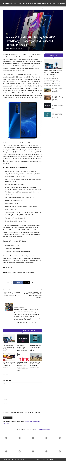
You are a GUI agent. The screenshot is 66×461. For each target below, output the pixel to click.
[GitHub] (18, 322)
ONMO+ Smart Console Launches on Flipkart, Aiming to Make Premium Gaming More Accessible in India (9, 347)
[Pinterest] (27, 322)
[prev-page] (4, 374)
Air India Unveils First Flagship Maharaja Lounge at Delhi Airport (57, 98)
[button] (64, 3)
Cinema (44, 3)
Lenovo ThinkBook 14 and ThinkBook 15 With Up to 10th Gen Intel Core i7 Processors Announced (33, 294)
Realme (14, 272)
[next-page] (7, 374)
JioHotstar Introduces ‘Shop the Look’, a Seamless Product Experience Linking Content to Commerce (22, 347)
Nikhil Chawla (47, 76)
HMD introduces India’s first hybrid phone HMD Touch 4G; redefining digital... (57, 114)
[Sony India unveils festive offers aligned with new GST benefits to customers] (9, 357)
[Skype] (33, 322)
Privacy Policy (50, 459)
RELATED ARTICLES (15, 330)
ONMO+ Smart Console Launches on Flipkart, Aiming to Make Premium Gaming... (53, 72)
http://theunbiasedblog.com (20, 307)
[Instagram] (21, 322)
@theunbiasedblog (42, 429)
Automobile (37, 3)
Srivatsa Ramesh (11, 48)
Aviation (30, 3)
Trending (24, 3)
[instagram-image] (6, 437)
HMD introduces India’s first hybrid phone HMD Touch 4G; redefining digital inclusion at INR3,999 (35, 347)
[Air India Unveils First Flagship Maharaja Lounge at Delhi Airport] (47, 97)
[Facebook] (15, 322)
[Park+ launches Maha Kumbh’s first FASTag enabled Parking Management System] (36, 357)
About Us (43, 459)
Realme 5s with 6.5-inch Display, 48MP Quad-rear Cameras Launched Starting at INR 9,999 (11, 293)
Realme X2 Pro (21, 272)
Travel (62, 3)
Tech (57, 3)
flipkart (9, 272)
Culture (49, 3)
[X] (36, 322)
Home (19, 3)
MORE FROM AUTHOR (29, 330)
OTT (54, 3)
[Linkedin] (24, 322)
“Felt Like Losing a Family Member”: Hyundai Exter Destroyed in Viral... (57, 90)
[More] (32, 282)
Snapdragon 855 (30, 272)
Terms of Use (57, 459)
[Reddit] (30, 322)
